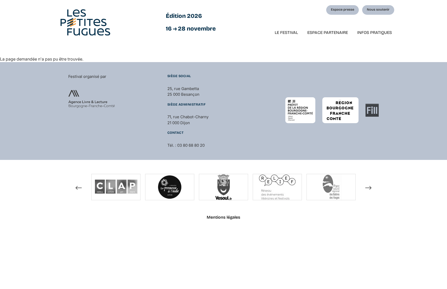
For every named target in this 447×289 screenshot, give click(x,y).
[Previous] (78, 188)
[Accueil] (85, 22)
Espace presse (342, 10)
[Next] (368, 188)
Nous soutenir (378, 10)
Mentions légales (223, 217)
